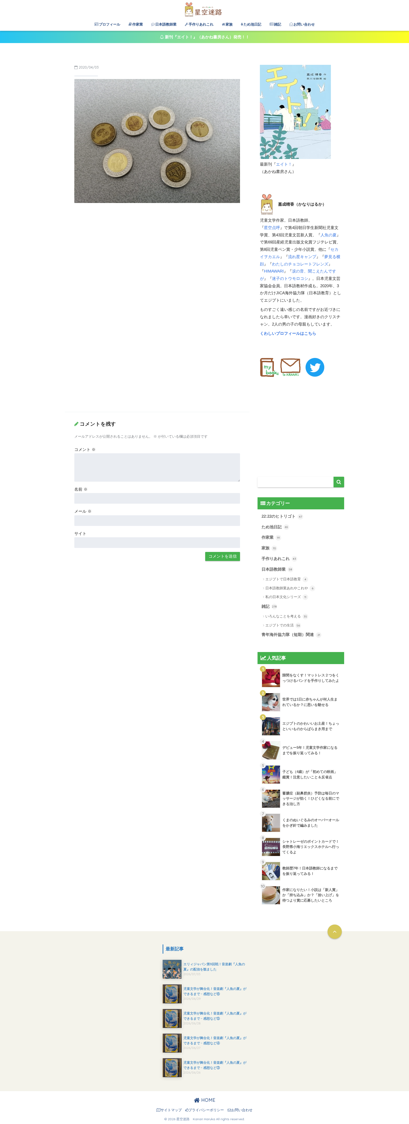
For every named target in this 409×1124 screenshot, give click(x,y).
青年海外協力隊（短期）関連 (291, 634)
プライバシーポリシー (206, 1110)
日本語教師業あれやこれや (289, 588)
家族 (229, 24)
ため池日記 (252, 24)
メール (83, 511)
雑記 (277, 24)
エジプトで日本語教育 (285, 579)
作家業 (137, 24)
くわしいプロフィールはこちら (288, 333)
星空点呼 (272, 227)
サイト (80, 533)
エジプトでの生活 (282, 625)
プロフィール (109, 24)
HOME (207, 1100)
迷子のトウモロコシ (290, 278)
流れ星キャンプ (302, 257)
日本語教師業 (166, 24)
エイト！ (284, 164)
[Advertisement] (157, 242)
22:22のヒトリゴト (282, 516)
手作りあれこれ (201, 24)
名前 (81, 489)
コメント (85, 449)
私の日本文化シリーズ (285, 597)
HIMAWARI (274, 271)
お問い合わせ (304, 24)
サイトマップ (171, 1110)
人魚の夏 (328, 235)
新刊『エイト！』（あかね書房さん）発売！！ (206, 37)
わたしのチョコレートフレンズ (300, 264)
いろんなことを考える (286, 616)
